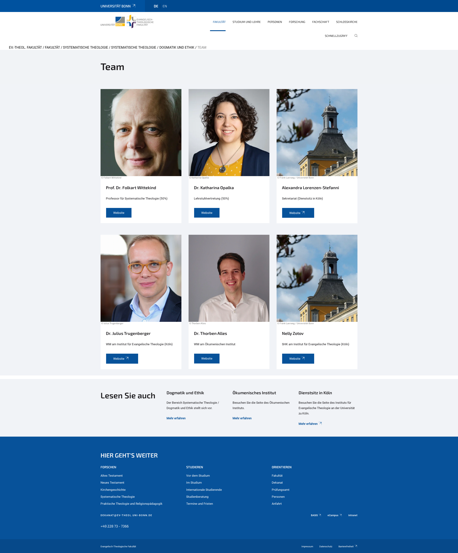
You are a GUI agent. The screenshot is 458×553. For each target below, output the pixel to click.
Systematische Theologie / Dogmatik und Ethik (152, 47)
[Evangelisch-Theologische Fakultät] (127, 21)
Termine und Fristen (199, 503)
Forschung (297, 21)
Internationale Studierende (204, 489)
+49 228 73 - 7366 (115, 526)
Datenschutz (325, 546)
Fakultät (219, 21)
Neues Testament (112, 482)
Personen (275, 21)
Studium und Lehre (247, 21)
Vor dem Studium (198, 475)
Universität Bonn (116, 6)
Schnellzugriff (336, 35)
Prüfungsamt (280, 489)
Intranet (352, 515)
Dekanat (277, 482)
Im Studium (194, 482)
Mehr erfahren (176, 418)
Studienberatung (197, 496)
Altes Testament (112, 475)
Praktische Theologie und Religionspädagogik (131, 503)
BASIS (314, 515)
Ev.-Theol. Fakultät (25, 47)
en (165, 6)
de (156, 6)
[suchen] (354, 38)
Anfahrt (277, 503)
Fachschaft (320, 21)
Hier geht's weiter (129, 455)
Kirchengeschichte (113, 489)
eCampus (333, 515)
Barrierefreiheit (346, 546)
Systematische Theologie (85, 47)
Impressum (307, 546)
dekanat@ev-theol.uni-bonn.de (126, 515)
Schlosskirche (346, 21)
